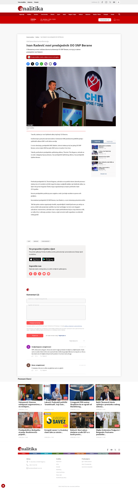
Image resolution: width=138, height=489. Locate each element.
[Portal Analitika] (30, 8)
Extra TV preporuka (86, 464)
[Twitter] (32, 63)
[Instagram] (35, 273)
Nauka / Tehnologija (103, 453)
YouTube (114, 2)
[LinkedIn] (48, 273)
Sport (58, 14)
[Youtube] (44, 273)
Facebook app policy (61, 477)
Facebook (102, 2)
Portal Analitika (30, 37)
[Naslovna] (3, 486)
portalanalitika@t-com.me (35, 468)
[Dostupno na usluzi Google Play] (48, 259)
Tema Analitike (22, 2)
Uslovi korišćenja (60, 472)
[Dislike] (36, 356)
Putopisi (36, 2)
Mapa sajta (59, 475)
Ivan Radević (45, 241)
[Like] (32, 356)
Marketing (58, 469)
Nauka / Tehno (97, 14)
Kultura (81, 14)
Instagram (106, 2)
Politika (29, 14)
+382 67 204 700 (33, 465)
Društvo (36, 14)
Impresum (58, 461)
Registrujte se (62, 335)
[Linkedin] (37, 63)
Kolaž (64, 14)
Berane (36, 241)
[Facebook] (28, 63)
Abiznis (52, 14)
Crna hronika (44, 14)
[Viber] (46, 63)
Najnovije (21, 14)
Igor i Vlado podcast (87, 461)
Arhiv (57, 464)
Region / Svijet (72, 14)
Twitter (110, 2)
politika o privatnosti (69, 326)
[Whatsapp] (41, 63)
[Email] (50, 63)
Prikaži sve (103, 174)
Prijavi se (35, 335)
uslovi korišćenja (78, 326)
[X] (39, 273)
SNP (29, 241)
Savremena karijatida (114, 453)
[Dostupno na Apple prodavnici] (35, 259)
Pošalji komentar (35, 323)
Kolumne (30, 2)
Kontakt (58, 467)
